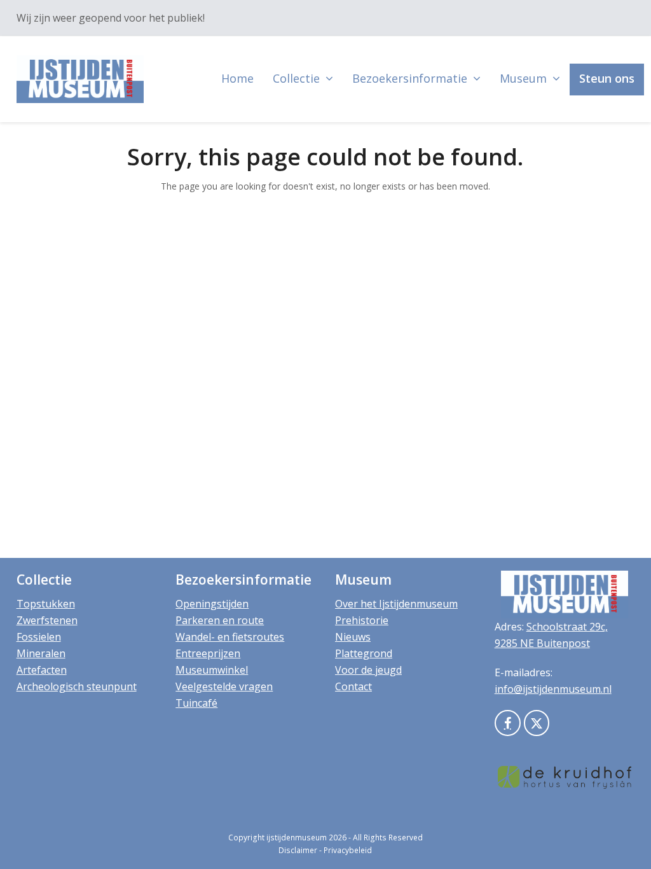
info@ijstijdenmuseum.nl (553, 689)
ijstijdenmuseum (296, 837)
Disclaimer (297, 850)
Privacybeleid (348, 850)
